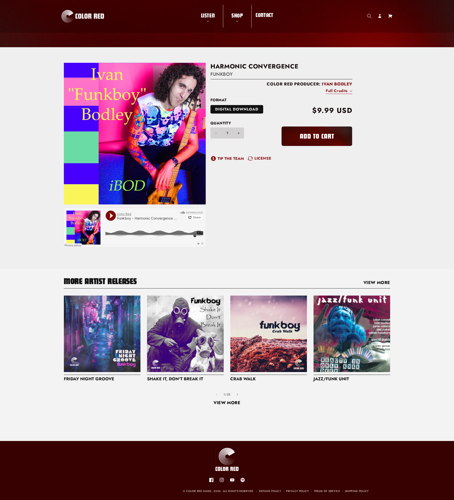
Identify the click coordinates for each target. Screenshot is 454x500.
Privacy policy (297, 491)
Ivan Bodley (337, 84)
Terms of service (327, 491)
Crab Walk (243, 379)
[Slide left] (216, 394)
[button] (208, 16)
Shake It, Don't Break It (175, 379)
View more (376, 283)
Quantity (220, 123)
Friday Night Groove (89, 379)
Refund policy (270, 491)
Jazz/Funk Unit (331, 379)
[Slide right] (237, 394)
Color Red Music (199, 491)
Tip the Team (231, 158)
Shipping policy (357, 491)
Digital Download (236, 109)
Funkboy (221, 74)
